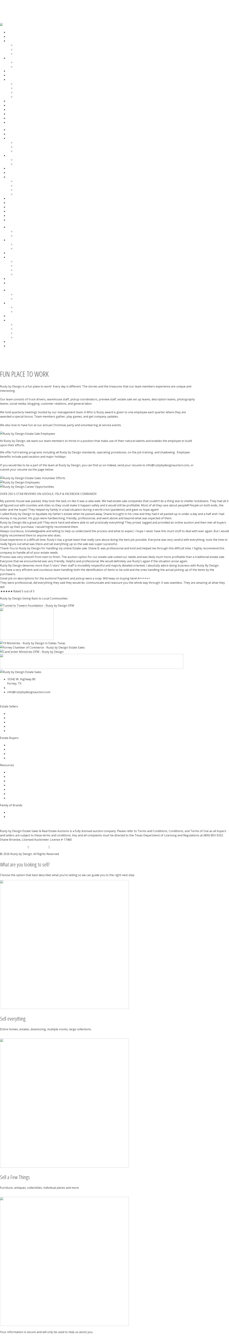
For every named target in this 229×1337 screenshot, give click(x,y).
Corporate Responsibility (31, 97)
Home (11, 32)
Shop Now (14, 75)
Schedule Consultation (22, 36)
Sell (9, 122)
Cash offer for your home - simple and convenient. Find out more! (43, 9)
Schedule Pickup (18, 110)
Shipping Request (19, 114)
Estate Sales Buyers (27, 49)
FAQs (17, 54)
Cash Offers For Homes (22, 71)
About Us (13, 79)
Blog (10, 101)
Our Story (20, 84)
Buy (9, 118)
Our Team (21, 88)
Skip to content (10, 2)
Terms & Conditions (13, 847)
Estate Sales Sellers (27, 45)
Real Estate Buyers (26, 67)
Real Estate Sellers (26, 62)
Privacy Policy (39, 847)
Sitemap (56, 847)
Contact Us (14, 105)
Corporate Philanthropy (30, 92)
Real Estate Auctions (20, 58)
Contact (12, 283)
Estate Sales (15, 41)
